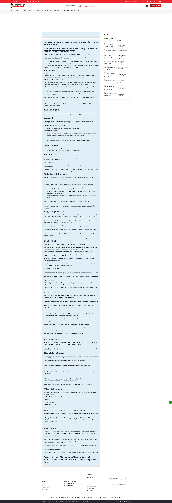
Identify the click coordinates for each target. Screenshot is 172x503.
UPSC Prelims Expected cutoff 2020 (57, 497)
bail (96, 225)
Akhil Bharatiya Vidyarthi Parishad (77, 216)
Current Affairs (66, 10)
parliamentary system (64, 61)
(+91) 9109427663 (116, 482)
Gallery (73, 10)
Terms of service (120, 501)
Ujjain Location (90, 481)
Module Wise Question (69, 483)
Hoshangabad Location (91, 486)
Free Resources (56, 10)
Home (12, 10)
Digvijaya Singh (87, 229)
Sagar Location (90, 479)
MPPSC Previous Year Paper (70, 481)
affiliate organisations (51, 218)
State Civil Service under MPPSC (115, 497)
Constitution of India (50, 61)
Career (155, 1)
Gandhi (75, 233)
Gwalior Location (90, 484)
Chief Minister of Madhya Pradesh (64, 231)
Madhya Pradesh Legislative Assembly (53, 114)
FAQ (142, 1)
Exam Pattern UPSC (85, 497)
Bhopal (79, 214)
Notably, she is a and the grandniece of (71, 276)
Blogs (160, 1)
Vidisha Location (90, 488)
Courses (24, 10)
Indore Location (90, 490)
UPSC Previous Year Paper (69, 479)
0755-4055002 (15, 1)
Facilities (37, 10)
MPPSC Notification (104, 497)
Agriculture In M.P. (119, 38)
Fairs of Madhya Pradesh (122, 50)
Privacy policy (127, 501)
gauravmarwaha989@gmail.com (131, 1)
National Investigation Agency (82, 226)
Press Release (148, 1)
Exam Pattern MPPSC (94, 497)
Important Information (46, 10)
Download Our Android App (33, 1)
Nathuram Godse (69, 233)
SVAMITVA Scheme (120, 80)
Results (30, 10)
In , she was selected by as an (62, 368)
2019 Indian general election (59, 229)
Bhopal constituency (72, 229)
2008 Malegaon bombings (59, 220)
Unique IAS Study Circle (50, 501)
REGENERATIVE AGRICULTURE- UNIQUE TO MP (121, 87)
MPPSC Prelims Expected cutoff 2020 (72, 497)
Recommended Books (69, 485)
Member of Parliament (67, 214)
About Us (18, 10)
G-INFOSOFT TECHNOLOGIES (81, 501)
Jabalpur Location (90, 477)
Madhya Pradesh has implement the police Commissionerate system (122, 74)
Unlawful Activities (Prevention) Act (76, 225)
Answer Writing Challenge (69, 476)
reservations (54, 58)
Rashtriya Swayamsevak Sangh (66, 218)
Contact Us (80, 10)
